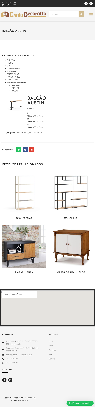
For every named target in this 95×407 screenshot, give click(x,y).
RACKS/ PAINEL (13, 77)
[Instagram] (91, 3)
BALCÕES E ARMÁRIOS (16, 82)
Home (51, 341)
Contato (52, 358)
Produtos (52, 350)
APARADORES (12, 79)
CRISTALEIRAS (13, 74)
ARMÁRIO (16, 85)
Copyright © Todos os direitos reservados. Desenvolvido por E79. (20, 399)
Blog (50, 354)
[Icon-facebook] (86, 3)
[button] (91, 14)
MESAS (10, 63)
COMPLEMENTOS (14, 68)
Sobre (51, 345)
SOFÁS (10, 65)
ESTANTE (15, 88)
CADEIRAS (11, 60)
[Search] (81, 14)
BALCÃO (15, 90)
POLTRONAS (12, 71)
